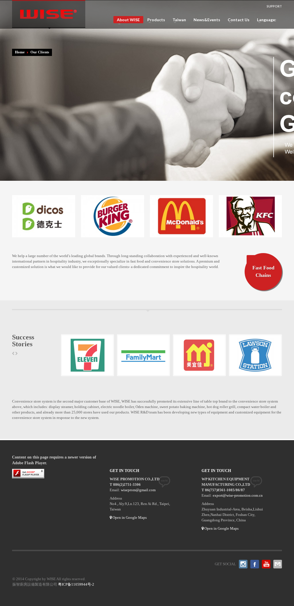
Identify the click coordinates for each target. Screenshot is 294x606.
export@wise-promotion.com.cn (238, 495)
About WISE (126, 20)
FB (254, 564)
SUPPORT (274, 6)
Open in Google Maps (129, 517)
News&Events (207, 20)
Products (154, 20)
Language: (265, 20)
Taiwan (177, 20)
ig (243, 564)
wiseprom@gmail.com (138, 490)
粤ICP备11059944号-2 (76, 584)
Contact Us (236, 20)
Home (20, 52)
